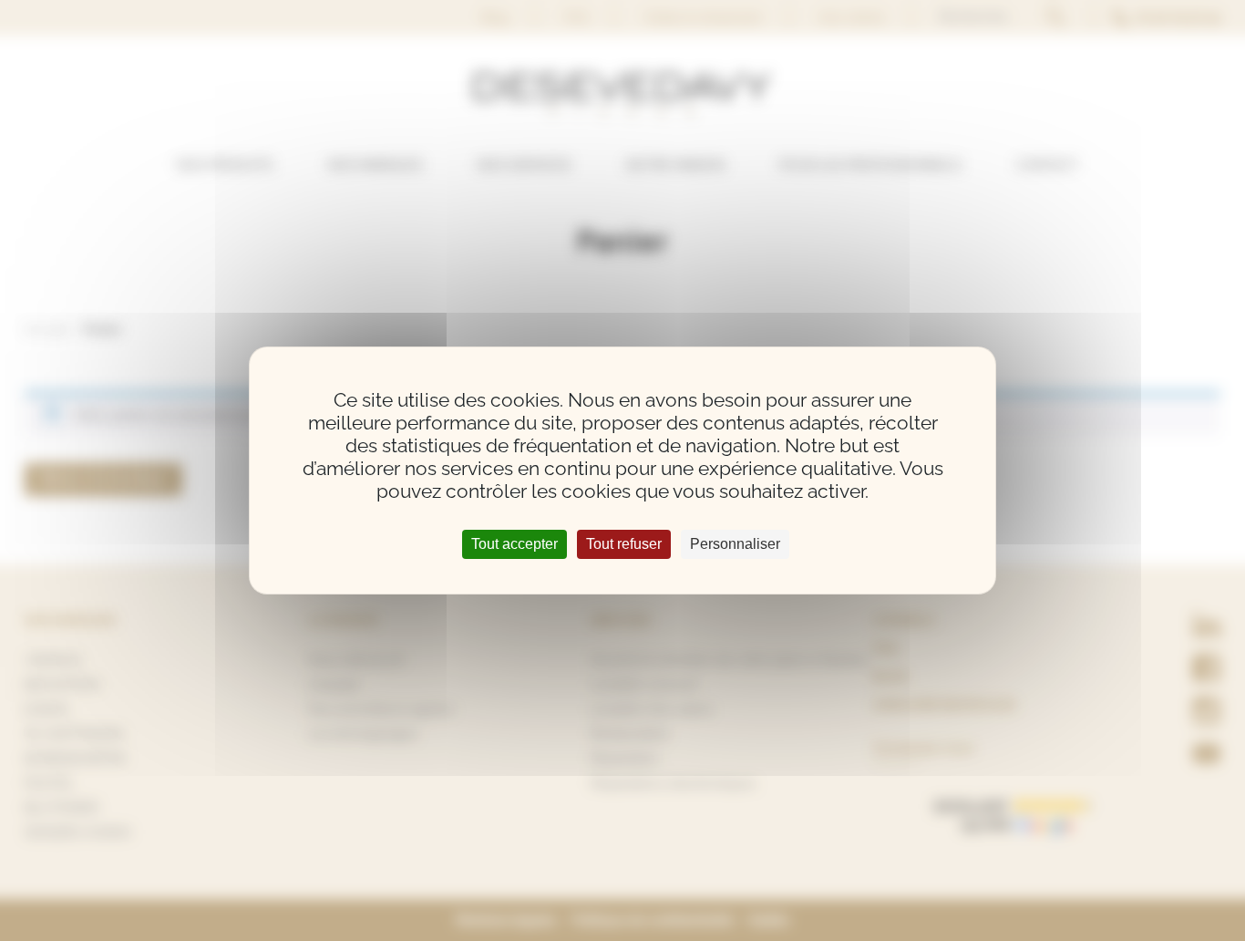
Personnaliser (735, 544)
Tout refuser (624, 544)
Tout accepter (514, 544)
